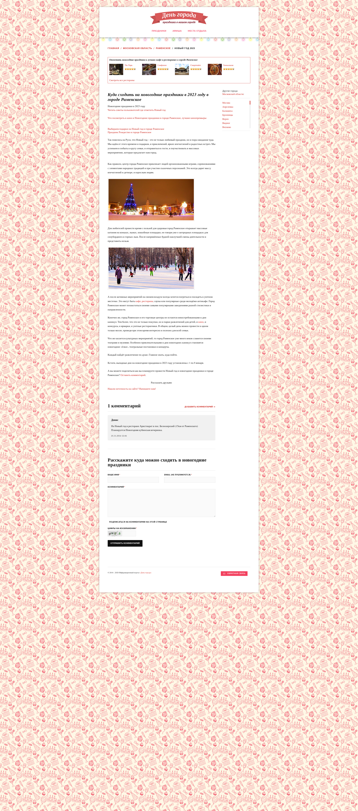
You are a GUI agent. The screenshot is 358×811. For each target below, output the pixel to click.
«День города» (146, 572)
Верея (225, 118)
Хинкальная (228, 65)
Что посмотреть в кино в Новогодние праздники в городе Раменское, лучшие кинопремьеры (157, 118)
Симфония (161, 65)
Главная (113, 48)
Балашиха (227, 110)
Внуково (226, 127)
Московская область (137, 48)
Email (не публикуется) (178, 475)
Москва (226, 102)
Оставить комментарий (133, 375)
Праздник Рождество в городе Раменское (129, 132)
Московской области (232, 94)
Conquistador (195, 65)
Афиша (177, 31)
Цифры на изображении (122, 528)
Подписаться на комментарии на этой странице (138, 522)
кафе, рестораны (144, 301)
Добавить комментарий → (200, 407)
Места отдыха (197, 31)
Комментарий (116, 487)
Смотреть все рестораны (121, 80)
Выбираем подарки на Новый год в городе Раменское (136, 128)
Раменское (163, 48)
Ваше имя (114, 475)
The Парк (128, 65)
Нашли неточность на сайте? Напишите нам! (132, 388)
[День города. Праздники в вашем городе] (179, 22)
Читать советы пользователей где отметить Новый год (137, 110)
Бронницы (227, 114)
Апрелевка (227, 106)
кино (201, 321)
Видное (226, 123)
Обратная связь (236, 573)
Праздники (159, 31)
